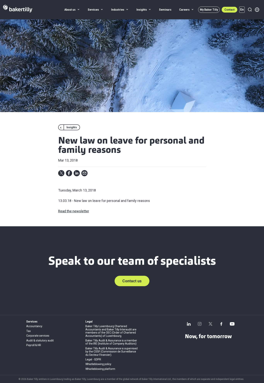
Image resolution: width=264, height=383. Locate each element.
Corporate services (37, 335)
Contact (229, 9)
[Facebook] (221, 324)
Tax (28, 331)
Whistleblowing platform (100, 368)
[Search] (250, 10)
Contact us (132, 281)
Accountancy (34, 326)
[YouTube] (232, 324)
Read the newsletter (73, 211)
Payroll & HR (33, 345)
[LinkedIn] (189, 324)
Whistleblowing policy (98, 364)
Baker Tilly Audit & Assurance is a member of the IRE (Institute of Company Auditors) (111, 342)
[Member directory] (257, 9)
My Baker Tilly (209, 9)
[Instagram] (200, 324)
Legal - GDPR (93, 359)
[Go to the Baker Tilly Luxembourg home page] (17, 9)
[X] (210, 324)
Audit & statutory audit (40, 340)
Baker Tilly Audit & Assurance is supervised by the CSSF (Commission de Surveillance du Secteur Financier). (111, 351)
